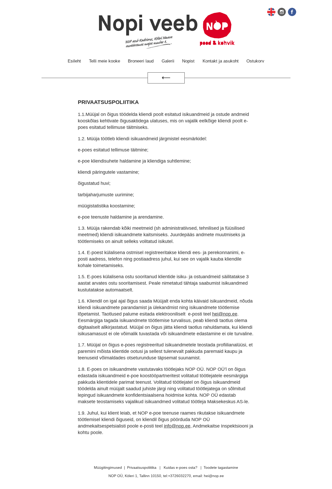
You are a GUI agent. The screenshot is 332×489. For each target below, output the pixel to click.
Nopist (188, 61)
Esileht (74, 61)
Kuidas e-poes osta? (180, 467)
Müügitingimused (108, 467)
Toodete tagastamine (221, 467)
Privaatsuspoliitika (141, 467)
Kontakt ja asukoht (221, 61)
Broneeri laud (141, 61)
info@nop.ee (177, 426)
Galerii (168, 61)
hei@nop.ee (224, 314)
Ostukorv (255, 61)
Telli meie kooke (104, 61)
